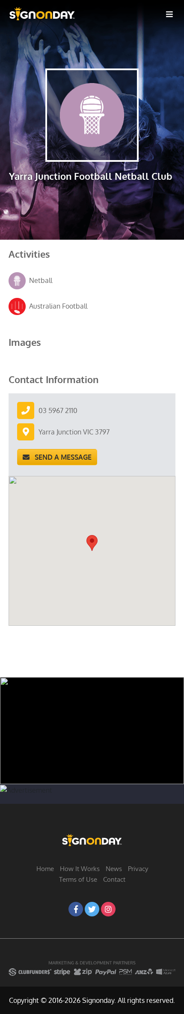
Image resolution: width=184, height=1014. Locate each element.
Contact (114, 879)
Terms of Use (78, 879)
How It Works (80, 869)
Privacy (138, 869)
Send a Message (61, 457)
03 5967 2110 (58, 410)
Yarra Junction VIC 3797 (74, 432)
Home (45, 869)
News (114, 869)
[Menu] (169, 14)
